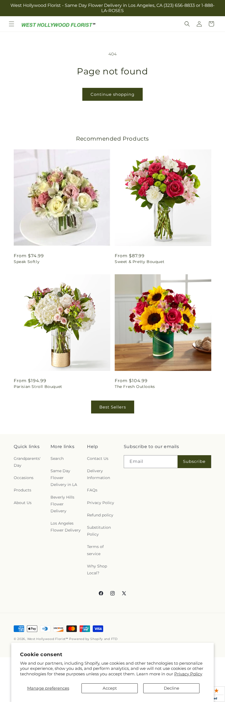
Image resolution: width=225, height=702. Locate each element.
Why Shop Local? (97, 569)
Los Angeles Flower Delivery (65, 527)
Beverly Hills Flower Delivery (62, 504)
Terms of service (95, 550)
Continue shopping (112, 94)
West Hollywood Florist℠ (47, 639)
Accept (110, 688)
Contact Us (97, 458)
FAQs (92, 490)
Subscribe (194, 461)
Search (57, 458)
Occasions (23, 477)
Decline (171, 688)
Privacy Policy (188, 673)
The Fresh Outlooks (135, 386)
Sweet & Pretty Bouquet (139, 261)
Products (22, 490)
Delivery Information (98, 474)
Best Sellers (112, 407)
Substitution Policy (99, 531)
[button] (11, 24)
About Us (23, 502)
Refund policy (100, 515)
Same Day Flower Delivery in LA (63, 477)
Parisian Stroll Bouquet (38, 386)
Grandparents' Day (27, 462)
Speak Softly (27, 261)
